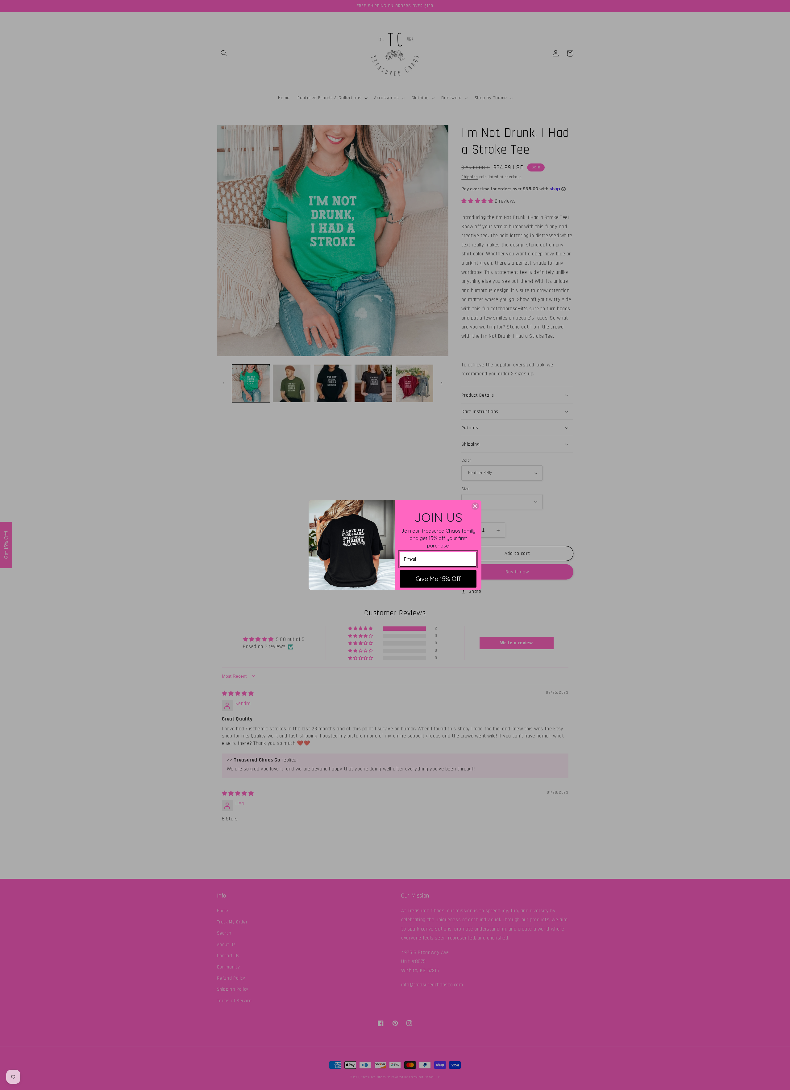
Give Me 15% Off (438, 579)
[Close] (475, 506)
